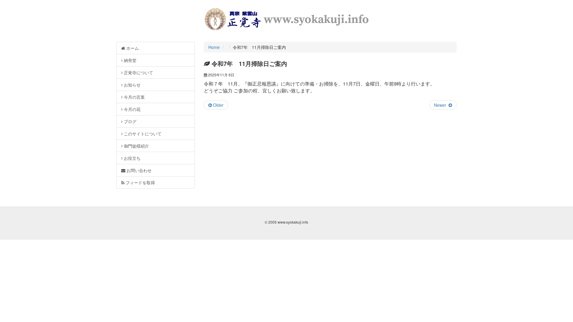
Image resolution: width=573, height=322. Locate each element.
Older (218, 105)
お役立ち (132, 158)
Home (214, 47)
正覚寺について (138, 72)
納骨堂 (129, 60)
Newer (441, 105)
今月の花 (132, 109)
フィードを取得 (139, 182)
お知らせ (132, 85)
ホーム (132, 48)
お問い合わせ (138, 170)
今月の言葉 (134, 97)
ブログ (129, 121)
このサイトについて (142, 134)
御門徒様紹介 (136, 146)
